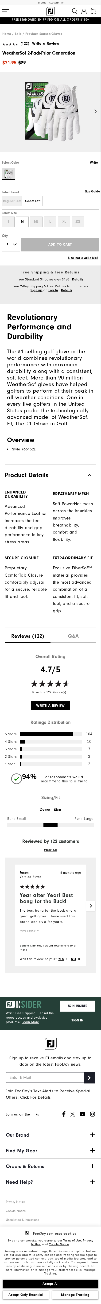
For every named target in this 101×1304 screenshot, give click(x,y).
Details (77, 279)
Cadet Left (32, 201)
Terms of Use (72, 1240)
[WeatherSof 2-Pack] (50, 116)
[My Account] (84, 11)
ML (36, 222)
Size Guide (92, 191)
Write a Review (45, 43)
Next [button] (95, 111)
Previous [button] (5, 111)
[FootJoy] (50, 11)
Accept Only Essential (25, 1295)
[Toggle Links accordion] (50, 1135)
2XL (77, 222)
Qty (5, 236)
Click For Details (35, 1097)
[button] (5, 11)
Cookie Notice (59, 1244)
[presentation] (27, 635)
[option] (50, 116)
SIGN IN (77, 1020)
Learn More (30, 1022)
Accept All (51, 1284)
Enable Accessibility (51, 2)
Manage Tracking (75, 1295)
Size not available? (83, 258)
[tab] (93, 11)
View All (50, 850)
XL (64, 222)
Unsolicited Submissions (22, 1220)
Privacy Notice (15, 1202)
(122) (25, 43)
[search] (74, 11)
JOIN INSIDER (77, 1006)
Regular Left (12, 201)
